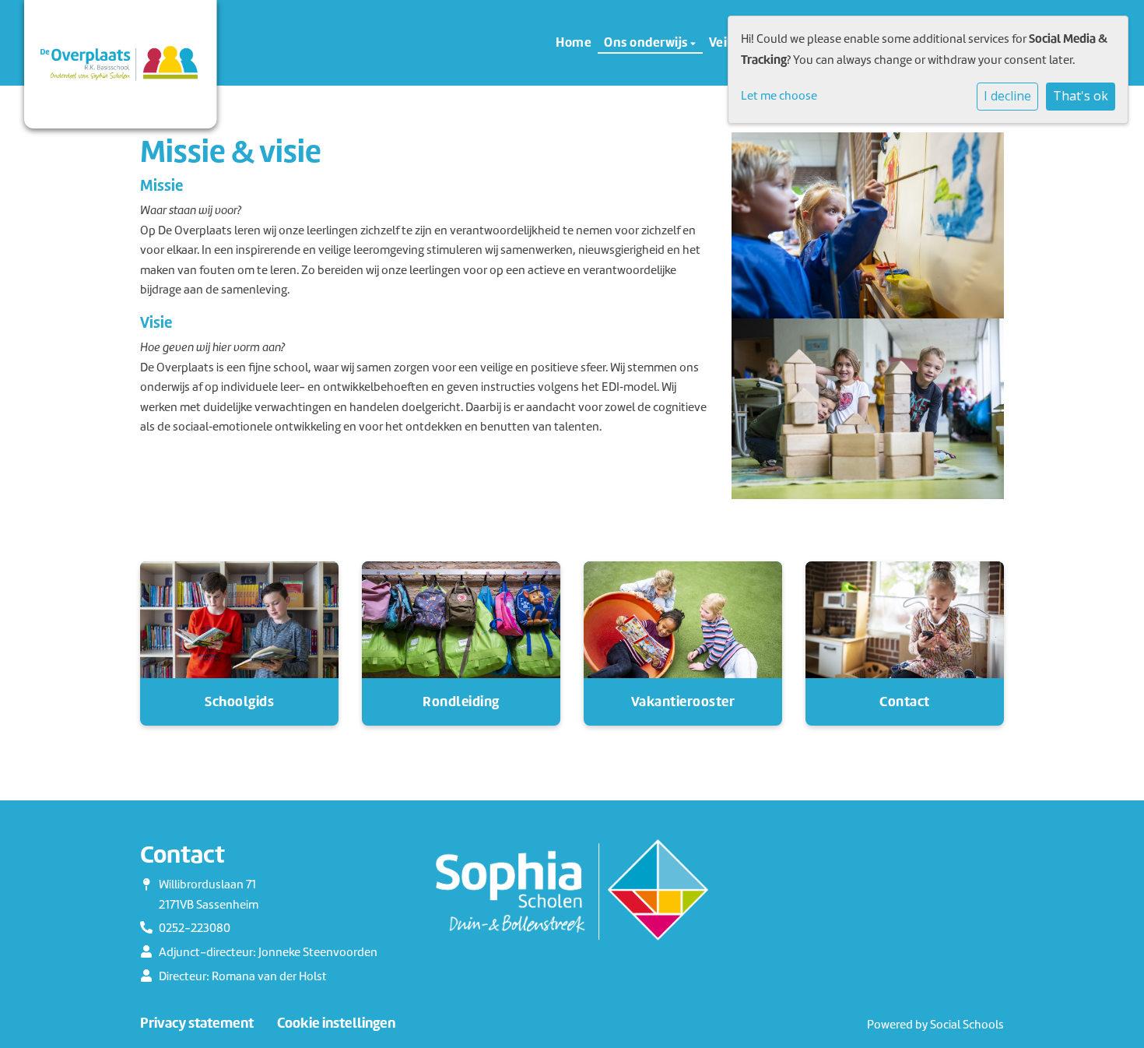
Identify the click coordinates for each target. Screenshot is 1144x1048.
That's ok (1080, 95)
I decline (1007, 95)
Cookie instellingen (336, 1023)
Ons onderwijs (647, 42)
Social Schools (967, 1024)
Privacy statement (197, 1023)
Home (573, 42)
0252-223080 (194, 928)
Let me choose (779, 96)
